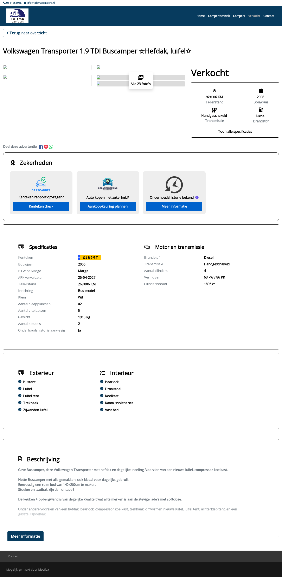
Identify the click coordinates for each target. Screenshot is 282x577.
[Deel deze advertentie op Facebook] (41, 146)
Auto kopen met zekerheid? (107, 197)
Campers (239, 16)
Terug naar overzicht (28, 32)
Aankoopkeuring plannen (108, 206)
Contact (268, 16)
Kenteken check (41, 206)
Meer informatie (174, 206)
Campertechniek (219, 16)
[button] (235, 131)
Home (201, 16)
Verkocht (254, 16)
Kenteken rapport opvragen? (41, 197)
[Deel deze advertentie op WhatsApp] (51, 146)
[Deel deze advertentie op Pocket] (46, 146)
